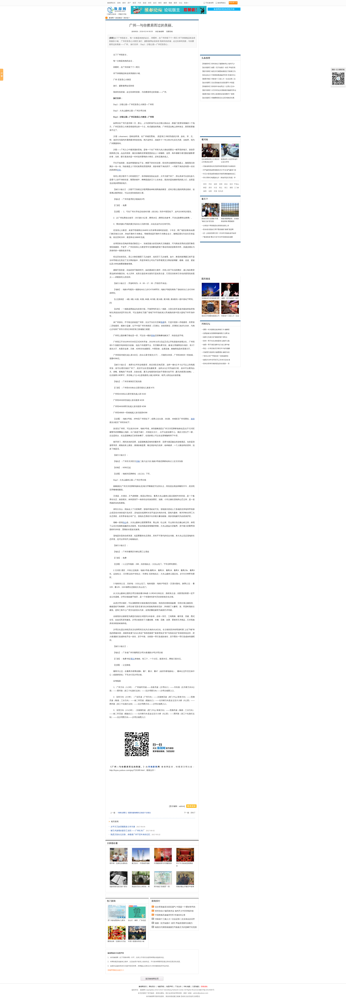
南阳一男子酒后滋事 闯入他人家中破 (216, 345)
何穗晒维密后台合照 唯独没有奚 (222, 98)
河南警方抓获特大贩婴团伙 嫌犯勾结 (216, 352)
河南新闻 (153, 767)
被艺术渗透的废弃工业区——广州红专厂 (128, 830)
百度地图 (195, 986)
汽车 (139, 3)
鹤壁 (205, 188)
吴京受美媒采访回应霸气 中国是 (222, 83)
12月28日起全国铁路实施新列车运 (223, 90)
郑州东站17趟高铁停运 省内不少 (223, 64)
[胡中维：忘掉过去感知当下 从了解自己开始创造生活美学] (119, 861)
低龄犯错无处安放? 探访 (118, 886)
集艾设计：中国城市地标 (141, 863)
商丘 (220, 188)
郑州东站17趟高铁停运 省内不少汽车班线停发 (174, 911)
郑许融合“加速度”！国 (162, 886)
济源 (215, 191)
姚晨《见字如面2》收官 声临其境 (223, 67)
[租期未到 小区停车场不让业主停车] (230, 157)
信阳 (210, 191)
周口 (226, 188)
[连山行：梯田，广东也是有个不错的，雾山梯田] (137, 918)
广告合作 (178, 986)
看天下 (205, 199)
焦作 (231, 184)
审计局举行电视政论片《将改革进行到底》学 (219, 178)
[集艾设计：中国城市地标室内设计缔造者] (141, 861)
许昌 (215, 188)
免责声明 (169, 986)
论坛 (180, 3)
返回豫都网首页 (152, 979)
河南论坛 (206, 324)
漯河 (210, 188)
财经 (124, 3)
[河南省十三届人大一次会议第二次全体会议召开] (230, 314)
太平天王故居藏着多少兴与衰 (123, 827)
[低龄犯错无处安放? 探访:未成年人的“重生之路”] (119, 884)
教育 (160, 3)
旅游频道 (118, 18)
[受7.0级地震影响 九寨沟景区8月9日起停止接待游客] (117, 918)
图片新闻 (206, 71)
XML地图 (187, 986)
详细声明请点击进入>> (116, 970)
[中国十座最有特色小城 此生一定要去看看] (137, 939)
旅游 (144, 3)
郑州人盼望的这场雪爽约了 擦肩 (222, 94)
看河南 (205, 139)
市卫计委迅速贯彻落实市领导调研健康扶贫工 (219, 174)
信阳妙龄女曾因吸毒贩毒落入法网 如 (216, 333)
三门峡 (236, 188)
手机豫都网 (209, 3)
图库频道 (206, 279)
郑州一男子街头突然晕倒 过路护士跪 (216, 341)
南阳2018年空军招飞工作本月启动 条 (216, 360)
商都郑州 (206, 64)
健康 (165, 3)
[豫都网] (116, 15)
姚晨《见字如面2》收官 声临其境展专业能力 (174, 923)
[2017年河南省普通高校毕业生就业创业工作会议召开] (185, 861)
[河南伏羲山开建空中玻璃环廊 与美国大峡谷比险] (185, 884)
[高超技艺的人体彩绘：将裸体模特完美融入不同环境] (141, 884)
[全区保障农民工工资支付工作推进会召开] (211, 157)
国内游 (126, 18)
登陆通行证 (233, 3)
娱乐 (155, 3)
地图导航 (161, 986)
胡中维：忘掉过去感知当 (118, 863)
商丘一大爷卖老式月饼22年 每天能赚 (216, 348)
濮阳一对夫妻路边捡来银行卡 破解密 (216, 329)
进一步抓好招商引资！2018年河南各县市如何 (219, 233)
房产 (129, 3)
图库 (175, 3)
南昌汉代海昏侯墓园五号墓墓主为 (223, 71)
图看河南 (206, 79)
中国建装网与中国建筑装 (163, 863)
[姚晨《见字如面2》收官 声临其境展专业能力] (230, 296)
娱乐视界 (206, 83)
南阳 (205, 191)
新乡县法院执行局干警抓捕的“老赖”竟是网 (218, 229)
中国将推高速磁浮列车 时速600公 (223, 75)
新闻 (119, 3)
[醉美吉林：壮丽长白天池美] (117, 939)
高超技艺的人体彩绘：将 (141, 886)
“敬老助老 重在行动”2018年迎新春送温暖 (218, 237)
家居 (134, 3)
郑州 (205, 184)
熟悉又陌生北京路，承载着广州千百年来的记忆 (130, 834)
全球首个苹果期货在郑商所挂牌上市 (216, 226)
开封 (210, 184)
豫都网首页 (111, 3)
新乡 (226, 184)
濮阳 (231, 188)
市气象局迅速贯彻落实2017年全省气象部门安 (219, 170)
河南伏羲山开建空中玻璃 (185, 886)
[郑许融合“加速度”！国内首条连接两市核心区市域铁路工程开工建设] (163, 884)
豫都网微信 (221, 3)
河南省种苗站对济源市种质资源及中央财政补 (219, 166)
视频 (170, 3)
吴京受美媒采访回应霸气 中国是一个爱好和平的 (175, 907)
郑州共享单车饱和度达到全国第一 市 (216, 364)
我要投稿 (169, 31)
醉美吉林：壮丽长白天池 (117, 941)
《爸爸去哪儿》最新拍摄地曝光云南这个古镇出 (134, 813)
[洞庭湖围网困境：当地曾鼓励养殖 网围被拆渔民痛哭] (230, 216)
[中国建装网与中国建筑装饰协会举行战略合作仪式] (163, 861)
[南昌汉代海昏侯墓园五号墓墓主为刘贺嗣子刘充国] (211, 314)
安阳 (220, 184)
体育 (149, 3)
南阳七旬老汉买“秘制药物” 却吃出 (215, 337)
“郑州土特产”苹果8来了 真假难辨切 (215, 356)
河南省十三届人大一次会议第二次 (223, 79)
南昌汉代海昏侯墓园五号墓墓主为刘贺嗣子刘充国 (176, 927)
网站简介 (152, 986)
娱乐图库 (206, 67)
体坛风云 (206, 75)
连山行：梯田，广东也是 (137, 920)
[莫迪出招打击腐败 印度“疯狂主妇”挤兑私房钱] (211, 216)
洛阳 (215, 184)
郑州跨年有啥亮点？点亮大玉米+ (223, 86)
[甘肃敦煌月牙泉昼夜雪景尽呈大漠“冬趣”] (211, 296)
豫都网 (111, 18)
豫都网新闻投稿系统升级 (224, 9)
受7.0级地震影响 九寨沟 (116, 920)
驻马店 (220, 191)
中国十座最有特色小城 (136, 941)
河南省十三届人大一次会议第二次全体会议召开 (175, 919)
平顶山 (236, 184)
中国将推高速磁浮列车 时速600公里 (170, 915)
